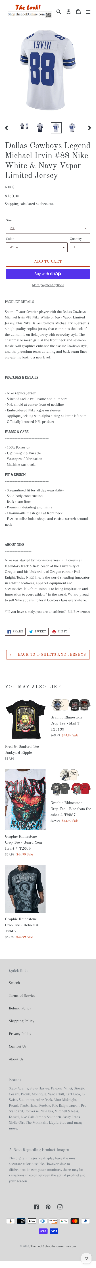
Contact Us (17, 1046)
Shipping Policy (21, 1021)
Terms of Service (22, 995)
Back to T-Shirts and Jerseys (51, 655)
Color (10, 239)
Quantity (76, 239)
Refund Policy (20, 1008)
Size (9, 220)
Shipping (12, 204)
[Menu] (88, 11)
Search (14, 982)
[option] (24, 127)
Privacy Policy (20, 1033)
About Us (16, 1059)
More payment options (48, 285)
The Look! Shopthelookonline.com (53, 1246)
